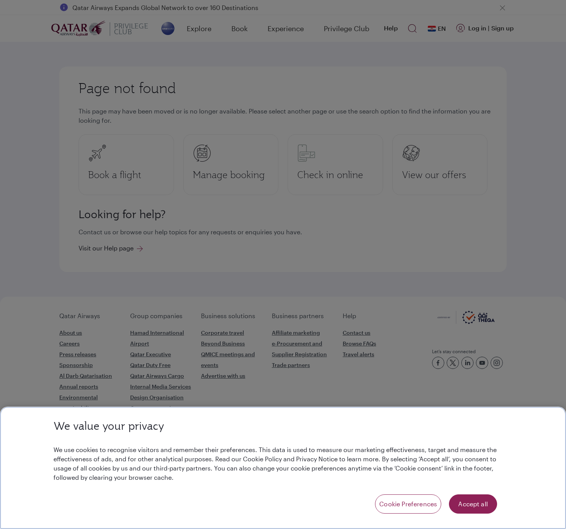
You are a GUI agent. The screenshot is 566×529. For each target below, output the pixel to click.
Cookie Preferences (408, 503)
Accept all (473, 503)
